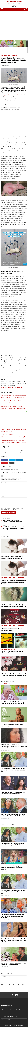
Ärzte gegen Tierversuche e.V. (9, 95)
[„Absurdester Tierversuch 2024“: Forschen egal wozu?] (14, 616)
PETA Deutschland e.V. (14, 267)
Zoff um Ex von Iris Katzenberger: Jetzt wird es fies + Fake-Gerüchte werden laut (13, 770)
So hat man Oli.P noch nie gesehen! (12, 724)
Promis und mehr (14, 2)
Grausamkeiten (14, 554)
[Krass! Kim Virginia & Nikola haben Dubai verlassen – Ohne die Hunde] (14, 954)
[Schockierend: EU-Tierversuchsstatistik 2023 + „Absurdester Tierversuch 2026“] (14, 663)
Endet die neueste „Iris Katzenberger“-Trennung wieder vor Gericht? (13, 792)
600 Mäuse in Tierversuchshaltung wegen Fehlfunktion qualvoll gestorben (13, 605)
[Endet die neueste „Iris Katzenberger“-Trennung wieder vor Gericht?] (14, 783)
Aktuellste (14, 6)
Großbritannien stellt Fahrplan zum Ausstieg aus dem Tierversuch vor (12, 557)
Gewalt (8, 554)
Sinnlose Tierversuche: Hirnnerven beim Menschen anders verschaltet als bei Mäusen (13, 582)
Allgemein (3, 554)
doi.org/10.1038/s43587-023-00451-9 (11, 387)
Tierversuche (22, 672)
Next (27, 46)
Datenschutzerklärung (6, 1005)
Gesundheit (9, 577)
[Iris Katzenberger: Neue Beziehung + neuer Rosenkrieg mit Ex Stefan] (14, 834)
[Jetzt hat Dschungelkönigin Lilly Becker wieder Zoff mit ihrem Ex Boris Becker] (14, 805)
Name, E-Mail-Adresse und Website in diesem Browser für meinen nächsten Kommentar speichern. (13, 509)
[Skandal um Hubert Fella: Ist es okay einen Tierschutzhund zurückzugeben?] (6, 43)
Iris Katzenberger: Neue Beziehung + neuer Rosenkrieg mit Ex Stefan (12, 844)
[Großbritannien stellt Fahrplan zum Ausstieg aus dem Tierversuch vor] (14, 546)
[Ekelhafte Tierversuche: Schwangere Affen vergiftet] (14, 640)
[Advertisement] (14, 25)
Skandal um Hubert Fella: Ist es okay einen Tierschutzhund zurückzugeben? (6, 49)
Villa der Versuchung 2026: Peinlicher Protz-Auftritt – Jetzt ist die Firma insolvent (12, 916)
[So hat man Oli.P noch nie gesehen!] (19, 43)
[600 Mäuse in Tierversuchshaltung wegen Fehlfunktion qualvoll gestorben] (14, 594)
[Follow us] (24, 9)
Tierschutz (22, 554)
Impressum (3, 1001)
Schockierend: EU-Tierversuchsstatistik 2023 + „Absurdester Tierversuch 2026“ (14, 674)
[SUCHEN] (26, 9)
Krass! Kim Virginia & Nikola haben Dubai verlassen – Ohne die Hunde (13, 963)
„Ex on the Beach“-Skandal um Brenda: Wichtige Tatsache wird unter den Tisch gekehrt (13, 940)
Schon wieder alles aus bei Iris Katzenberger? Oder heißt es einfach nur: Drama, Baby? (14, 746)
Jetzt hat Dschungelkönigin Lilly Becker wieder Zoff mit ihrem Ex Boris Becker (13, 815)
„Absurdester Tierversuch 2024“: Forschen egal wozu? (11, 629)
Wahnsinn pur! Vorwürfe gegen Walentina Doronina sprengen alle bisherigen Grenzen (14, 867)
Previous (0, 46)
